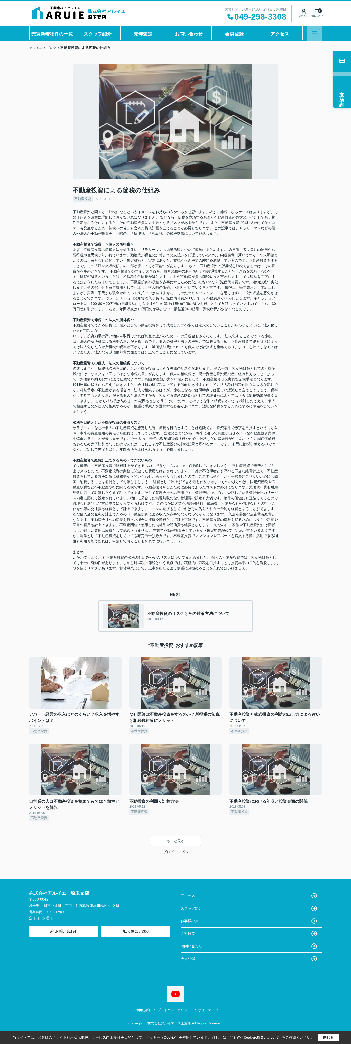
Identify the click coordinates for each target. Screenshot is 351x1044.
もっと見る (175, 841)
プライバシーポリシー (174, 1010)
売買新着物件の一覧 (52, 34)
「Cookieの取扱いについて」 (261, 1037)
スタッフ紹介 (98, 34)
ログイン (303, 15)
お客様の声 (190, 921)
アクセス (280, 34)
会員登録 (234, 34)
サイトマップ (208, 1010)
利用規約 (143, 1010)
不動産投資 (82, 199)
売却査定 (143, 34)
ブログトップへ (175, 852)
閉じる (328, 1037)
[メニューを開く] (314, 33)
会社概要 (188, 933)
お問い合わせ (189, 34)
